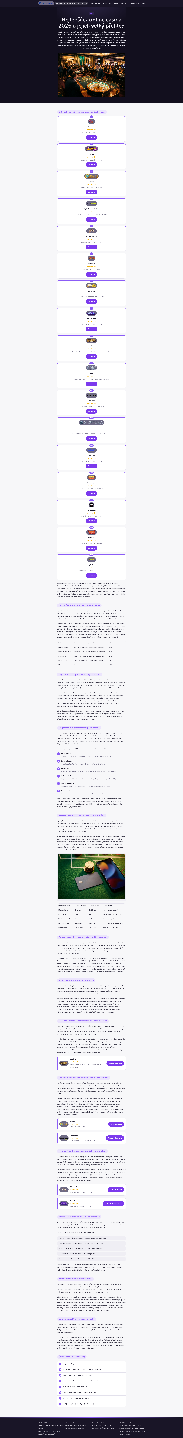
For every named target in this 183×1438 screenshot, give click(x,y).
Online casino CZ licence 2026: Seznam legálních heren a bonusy (103, 1426)
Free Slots (107, 3)
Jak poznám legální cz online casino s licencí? (78, 1364)
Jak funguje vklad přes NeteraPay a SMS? (76, 1387)
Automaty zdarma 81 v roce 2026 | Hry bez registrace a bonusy (77, 1426)
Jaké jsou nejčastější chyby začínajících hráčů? (77, 1404)
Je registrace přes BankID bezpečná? (75, 1398)
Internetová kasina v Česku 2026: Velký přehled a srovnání (49, 1432)
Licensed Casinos (121, 3)
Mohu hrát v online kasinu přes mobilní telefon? (79, 1381)
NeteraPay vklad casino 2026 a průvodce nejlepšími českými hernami (131, 1426)
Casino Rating (95, 3)
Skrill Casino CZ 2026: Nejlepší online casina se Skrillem (132, 1432)
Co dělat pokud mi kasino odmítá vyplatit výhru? (79, 1393)
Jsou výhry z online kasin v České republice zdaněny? (80, 1369)
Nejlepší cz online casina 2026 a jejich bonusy (50, 1426)
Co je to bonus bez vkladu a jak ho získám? (77, 1375)
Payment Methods (137, 3)
